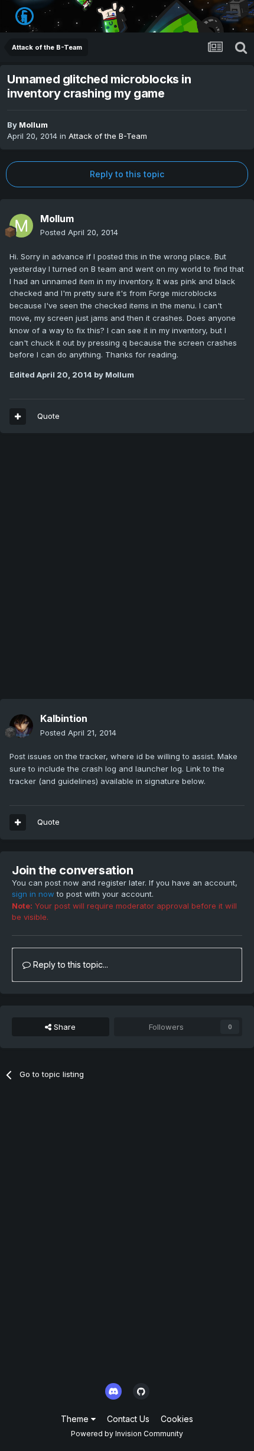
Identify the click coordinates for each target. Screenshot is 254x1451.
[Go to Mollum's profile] (21, 226)
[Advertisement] (127, 572)
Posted (79, 232)
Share (63, 1027)
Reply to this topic (127, 174)
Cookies (177, 1419)
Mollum (33, 124)
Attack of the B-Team (108, 136)
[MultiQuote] (17, 416)
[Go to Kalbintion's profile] (21, 726)
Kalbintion (63, 718)
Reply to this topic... (69, 964)
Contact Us (128, 1419)
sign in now (33, 894)
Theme (76, 1419)
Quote (48, 416)
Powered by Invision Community (127, 1433)
